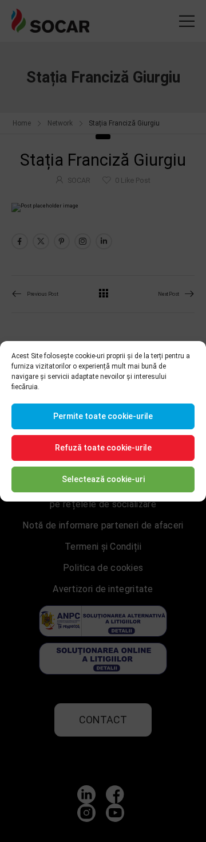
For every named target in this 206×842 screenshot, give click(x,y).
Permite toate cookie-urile (103, 416)
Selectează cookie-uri (103, 479)
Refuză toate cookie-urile (103, 447)
